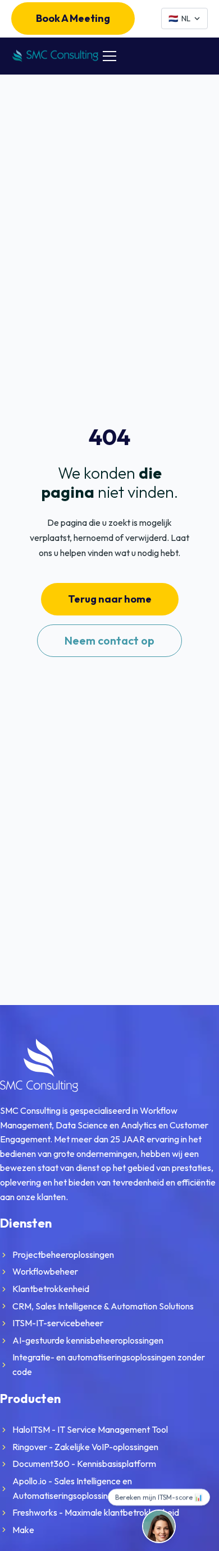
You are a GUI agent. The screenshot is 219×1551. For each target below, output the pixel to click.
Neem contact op (109, 640)
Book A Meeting (73, 18)
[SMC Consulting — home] (54, 56)
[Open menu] (109, 56)
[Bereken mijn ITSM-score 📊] (159, 1526)
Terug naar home (110, 598)
